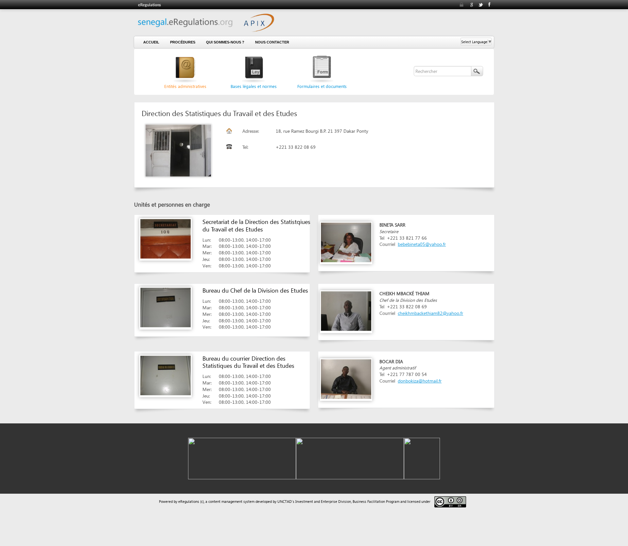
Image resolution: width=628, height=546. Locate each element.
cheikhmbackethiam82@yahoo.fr (430, 313)
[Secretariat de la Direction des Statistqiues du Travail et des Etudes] (165, 238)
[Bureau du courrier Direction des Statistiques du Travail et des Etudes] (165, 375)
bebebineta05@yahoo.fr (422, 244)
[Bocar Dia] (346, 378)
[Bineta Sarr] (346, 242)
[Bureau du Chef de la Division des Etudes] (165, 307)
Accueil (151, 42)
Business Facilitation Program (376, 501)
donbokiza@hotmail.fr (420, 381)
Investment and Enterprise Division (323, 501)
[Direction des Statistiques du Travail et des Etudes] (181, 150)
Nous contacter (272, 42)
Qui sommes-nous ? (225, 42)
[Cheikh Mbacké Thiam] (346, 311)
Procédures (182, 42)
